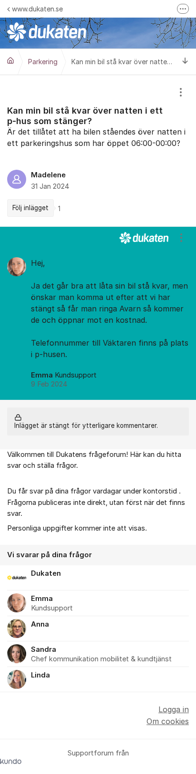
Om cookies (168, 721)
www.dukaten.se (37, 9)
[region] (98, 150)
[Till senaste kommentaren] (185, 61)
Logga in (173, 709)
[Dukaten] (10, 60)
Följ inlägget (30, 208)
